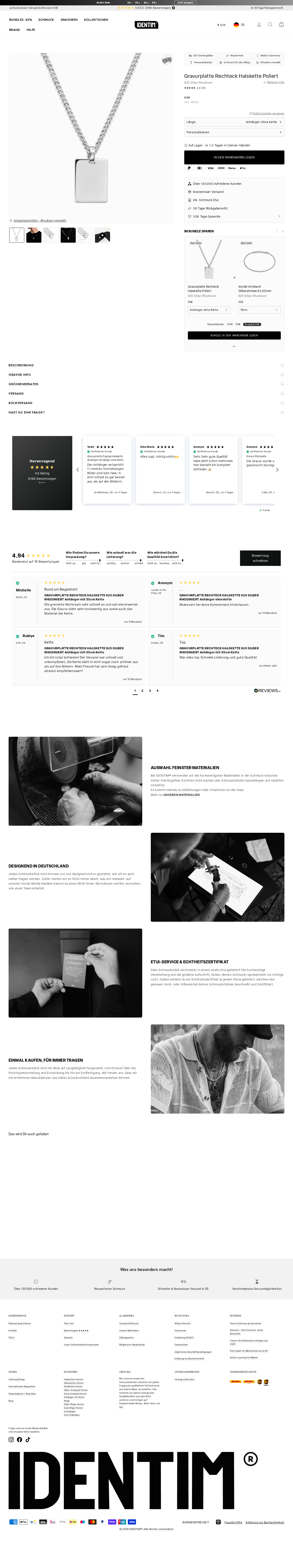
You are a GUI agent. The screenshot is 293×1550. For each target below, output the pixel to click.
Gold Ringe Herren (73, 1408)
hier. (121, 1407)
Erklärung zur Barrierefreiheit (189, 1358)
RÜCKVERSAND (21, 403)
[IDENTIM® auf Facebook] (19, 1439)
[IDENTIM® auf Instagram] (11, 1439)
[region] (177, 470)
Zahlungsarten (126, 1337)
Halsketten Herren (73, 1379)
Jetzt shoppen (185, 2)
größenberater (23, 384)
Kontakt (13, 1330)
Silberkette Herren (73, 1383)
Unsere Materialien (129, 1330)
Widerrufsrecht (182, 1323)
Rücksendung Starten (20, 1323)
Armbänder (70, 1411)
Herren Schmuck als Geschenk (245, 1323)
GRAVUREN (69, 20)
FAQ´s (12, 1337)
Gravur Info (20, 375)
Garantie (68, 1337)
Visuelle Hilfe (233, 1522)
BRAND (14, 30)
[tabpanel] (43, 1175)
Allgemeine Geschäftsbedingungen (193, 1352)
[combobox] (243, 25)
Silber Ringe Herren (74, 1404)
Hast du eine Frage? (27, 412)
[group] (32, 555)
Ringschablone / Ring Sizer (22, 1393)
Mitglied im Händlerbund (132, 1344)
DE (243, 25)
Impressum (180, 1330)
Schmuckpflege (17, 1379)
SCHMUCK (46, 20)
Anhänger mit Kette (74, 1397)
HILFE (31, 30)
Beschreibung (21, 365)
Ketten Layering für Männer (244, 1357)
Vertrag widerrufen (184, 1379)
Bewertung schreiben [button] (260, 558)
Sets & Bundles (72, 1415)
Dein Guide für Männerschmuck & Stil (249, 1351)
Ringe (67, 1401)
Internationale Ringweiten (22, 1386)
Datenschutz (181, 1344)
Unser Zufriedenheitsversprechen (81, 1344)
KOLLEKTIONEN (96, 20)
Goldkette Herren (73, 1386)
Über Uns (69, 1323)
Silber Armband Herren (76, 1390)
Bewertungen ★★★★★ (76, 1330)
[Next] (282, 231)
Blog (11, 1401)
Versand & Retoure (129, 1323)
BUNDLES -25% (20, 20)
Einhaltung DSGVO (184, 1337)
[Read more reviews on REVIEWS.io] (42, 484)
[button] (234, 89)
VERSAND (16, 393)
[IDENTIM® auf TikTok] (27, 1439)
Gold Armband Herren (75, 1393)
